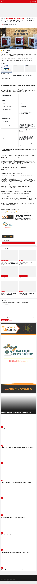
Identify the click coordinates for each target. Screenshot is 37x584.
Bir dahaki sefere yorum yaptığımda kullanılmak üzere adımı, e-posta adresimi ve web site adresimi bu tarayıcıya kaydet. (18, 317)
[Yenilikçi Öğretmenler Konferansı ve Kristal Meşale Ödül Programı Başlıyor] (18, 545)
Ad (2, 313)
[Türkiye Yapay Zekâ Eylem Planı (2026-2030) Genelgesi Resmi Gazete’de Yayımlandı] (18, 440)
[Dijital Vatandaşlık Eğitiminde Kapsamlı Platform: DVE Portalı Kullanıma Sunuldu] (18, 405)
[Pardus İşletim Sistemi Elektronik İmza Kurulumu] (18, 527)
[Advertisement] (18, 10)
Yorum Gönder (4, 320)
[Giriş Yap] (35, 2)
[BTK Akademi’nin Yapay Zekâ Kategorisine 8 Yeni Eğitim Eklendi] (18, 492)
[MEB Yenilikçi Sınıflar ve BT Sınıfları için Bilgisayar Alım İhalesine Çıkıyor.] (9, 273)
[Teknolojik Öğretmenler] (7, 1)
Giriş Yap (10, 320)
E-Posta (20, 313)
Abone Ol (18, 243)
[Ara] (30, 2)
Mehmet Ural (5, 24)
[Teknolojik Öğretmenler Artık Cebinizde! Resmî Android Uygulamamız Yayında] (18, 475)
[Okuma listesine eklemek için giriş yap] (14, 52)
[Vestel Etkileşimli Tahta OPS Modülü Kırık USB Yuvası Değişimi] (27, 288)
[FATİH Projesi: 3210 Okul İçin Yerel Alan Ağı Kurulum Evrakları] (18, 510)
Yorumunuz (6, 304)
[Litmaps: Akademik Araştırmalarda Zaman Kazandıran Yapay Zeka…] (18, 562)
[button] (33, 2)
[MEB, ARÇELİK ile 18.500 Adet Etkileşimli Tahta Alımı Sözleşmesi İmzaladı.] (9, 288)
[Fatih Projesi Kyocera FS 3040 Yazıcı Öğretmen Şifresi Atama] (27, 257)
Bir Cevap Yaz (4, 300)
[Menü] (2, 2)
